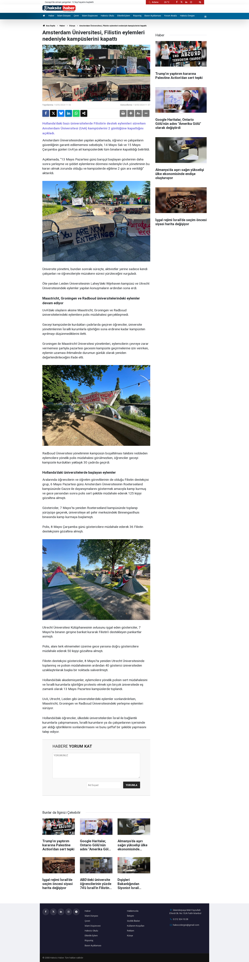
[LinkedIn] (68, 113)
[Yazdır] (123, 113)
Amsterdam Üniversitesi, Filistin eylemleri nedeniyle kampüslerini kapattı (113, 26)
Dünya (72, 26)
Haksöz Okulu (107, 15)
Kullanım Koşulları (135, 925)
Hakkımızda (132, 911)
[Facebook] (45, 113)
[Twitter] (53, 113)
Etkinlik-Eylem (123, 15)
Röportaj (137, 15)
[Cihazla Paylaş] (83, 113)
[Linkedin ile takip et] (186, 2)
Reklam (130, 930)
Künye (130, 935)
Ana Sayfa (50, 26)
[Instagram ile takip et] (191, 2)
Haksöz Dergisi (187, 15)
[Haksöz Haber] (59, 8)
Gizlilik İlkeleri (133, 921)
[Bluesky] (61, 113)
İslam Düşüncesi (90, 15)
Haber (51, 15)
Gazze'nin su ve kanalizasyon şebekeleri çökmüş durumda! (72, 2)
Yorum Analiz (170, 15)
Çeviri (76, 15)
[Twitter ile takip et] (181, 2)
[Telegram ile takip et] (76, 911)
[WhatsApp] (76, 113)
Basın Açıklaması (152, 15)
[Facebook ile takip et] (176, 2)
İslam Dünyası (64, 15)
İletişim (130, 916)
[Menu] (205, 17)
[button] (130, 113)
